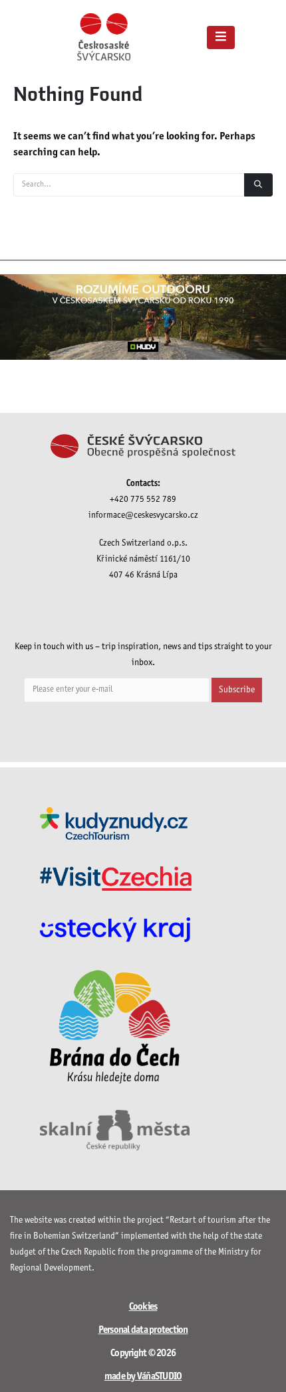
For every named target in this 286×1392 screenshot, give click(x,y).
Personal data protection (143, 1330)
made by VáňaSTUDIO (143, 1376)
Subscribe (237, 690)
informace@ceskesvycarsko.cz (143, 515)
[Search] (258, 184)
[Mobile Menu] (221, 37)
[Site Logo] (103, 36)
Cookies (143, 1307)
